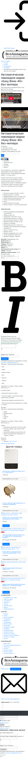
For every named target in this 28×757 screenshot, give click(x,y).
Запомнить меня (5, 714)
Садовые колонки (8, 630)
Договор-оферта (8, 648)
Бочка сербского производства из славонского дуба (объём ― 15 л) (11, 550)
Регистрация (11, 48)
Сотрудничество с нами (10, 596)
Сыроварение (7, 620)
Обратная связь (8, 604)
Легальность (7, 645)
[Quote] (20, 338)
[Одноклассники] (4, 157)
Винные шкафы (8, 622)
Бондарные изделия (9, 625)
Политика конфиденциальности (12, 643)
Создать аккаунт (4, 721)
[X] (7, 157)
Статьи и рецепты (9, 651)
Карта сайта (7, 642)
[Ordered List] (4, 338)
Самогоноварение (9, 615)
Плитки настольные (9, 632)
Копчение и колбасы (9, 635)
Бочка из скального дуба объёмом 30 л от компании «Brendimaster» (13, 502)
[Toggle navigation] (3, 24)
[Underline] (4, 335)
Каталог (6, 62)
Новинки (6, 612)
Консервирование (8, 628)
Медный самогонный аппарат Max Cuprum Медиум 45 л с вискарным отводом (13, 583)
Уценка (5, 637)
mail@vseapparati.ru (9, 607)
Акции (5, 614)
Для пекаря (7, 623)
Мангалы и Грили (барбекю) (11, 633)
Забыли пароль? (4, 716)
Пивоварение (7, 64)
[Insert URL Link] (11, 335)
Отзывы (6, 602)
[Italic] (14, 313)
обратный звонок (22, 56)
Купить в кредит (8, 650)
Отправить (5, 357)
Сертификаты (7, 599)
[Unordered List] (13, 338)
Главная (6, 61)
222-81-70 (5, 662)
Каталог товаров (5, 59)
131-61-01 (13, 439)
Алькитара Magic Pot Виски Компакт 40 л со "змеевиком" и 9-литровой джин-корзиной (13, 535)
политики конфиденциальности (9, 361)
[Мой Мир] (5, 157)
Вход (5, 48)
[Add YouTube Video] (6, 336)
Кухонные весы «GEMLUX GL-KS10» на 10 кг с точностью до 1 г (13, 470)
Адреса (6, 605)
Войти (2, 718)
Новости (6, 646)
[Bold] (14, 274)
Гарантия (6, 600)
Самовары (6, 627)
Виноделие (7, 619)
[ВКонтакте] (2, 157)
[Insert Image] (16, 336)
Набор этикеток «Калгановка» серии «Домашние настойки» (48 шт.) (12, 516)
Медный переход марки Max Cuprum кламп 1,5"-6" (12, 567)
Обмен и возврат (8, 597)
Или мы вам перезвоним (7, 442)
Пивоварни (7, 66)
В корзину (6, 524)
